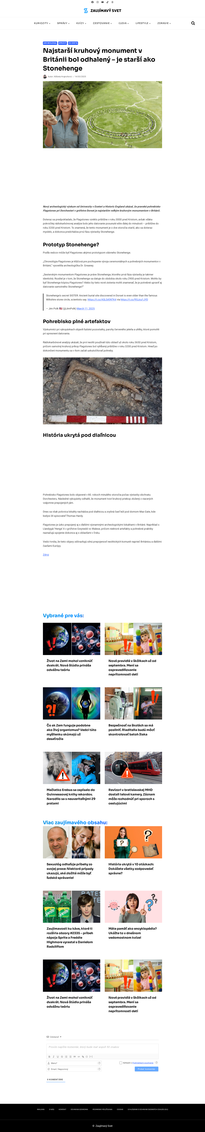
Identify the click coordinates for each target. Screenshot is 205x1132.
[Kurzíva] (53, 1057)
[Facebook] (92, 2)
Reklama (41, 1109)
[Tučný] (49, 1057)
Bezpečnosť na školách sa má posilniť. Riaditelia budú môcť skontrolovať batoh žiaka (132, 730)
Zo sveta (73, 43)
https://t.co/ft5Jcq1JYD (134, 299)
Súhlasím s (138, 1063)
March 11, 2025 (86, 308)
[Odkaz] (83, 1057)
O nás (51, 1109)
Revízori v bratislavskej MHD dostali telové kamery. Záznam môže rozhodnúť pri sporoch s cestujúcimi (132, 796)
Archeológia (50, 43)
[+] (91, 1056)
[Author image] (45, 77)
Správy (62, 43)
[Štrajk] (62, 1057)
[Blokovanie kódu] (79, 1057)
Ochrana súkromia (79, 1109)
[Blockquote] (74, 1057)
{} (87, 1056)
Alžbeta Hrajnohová (63, 76)
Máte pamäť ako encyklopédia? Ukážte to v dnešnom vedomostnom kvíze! (133, 933)
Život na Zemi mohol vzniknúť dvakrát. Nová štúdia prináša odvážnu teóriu (69, 665)
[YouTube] (102, 2)
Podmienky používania (102, 1109)
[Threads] (112, 2)
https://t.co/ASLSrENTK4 (102, 299)
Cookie (120, 1109)
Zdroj (46, 555)
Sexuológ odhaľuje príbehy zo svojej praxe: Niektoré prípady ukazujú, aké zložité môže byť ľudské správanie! (70, 871)
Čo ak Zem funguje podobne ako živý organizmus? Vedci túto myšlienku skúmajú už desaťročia (71, 732)
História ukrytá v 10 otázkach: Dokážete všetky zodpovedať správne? (131, 868)
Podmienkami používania (143, 1063)
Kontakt (62, 1109)
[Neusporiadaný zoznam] (70, 1057)
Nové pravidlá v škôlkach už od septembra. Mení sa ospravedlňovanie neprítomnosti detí (132, 667)
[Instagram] (97, 2)
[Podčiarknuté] (58, 1057)
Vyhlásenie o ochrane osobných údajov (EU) (148, 1109)
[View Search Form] (193, 23)
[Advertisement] (96, 586)
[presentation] (71, 639)
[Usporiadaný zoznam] (66, 1057)
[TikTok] (107, 2)
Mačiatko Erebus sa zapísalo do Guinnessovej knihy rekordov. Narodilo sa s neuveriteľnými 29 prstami (71, 796)
